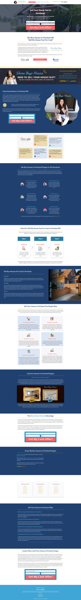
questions (31, 539)
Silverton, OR (56, 490)
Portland (20, 455)
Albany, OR (25, 487)
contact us (43, 539)
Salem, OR (56, 487)
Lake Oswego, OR (40, 490)
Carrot (46, 598)
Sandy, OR (56, 488)
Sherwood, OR (56, 489)
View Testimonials (40, 59)
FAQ (62, 2)
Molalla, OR (40, 492)
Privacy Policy (38, 587)
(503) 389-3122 (57, 1)
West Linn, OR (56, 492)
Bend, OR (25, 490)
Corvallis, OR (25, 491)
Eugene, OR (25, 492)
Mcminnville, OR (40, 491)
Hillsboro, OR (41, 487)
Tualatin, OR (56, 491)
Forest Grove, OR (25, 493)
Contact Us (65, 2)
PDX (56, 486)
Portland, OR (41, 493)
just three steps (48, 233)
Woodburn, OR (56, 493)
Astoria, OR (25, 488)
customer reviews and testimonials (39, 405)
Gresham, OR (41, 486)
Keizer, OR (40, 489)
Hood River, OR (41, 488)
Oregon (25, 486)
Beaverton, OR (25, 489)
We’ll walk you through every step (41, 263)
